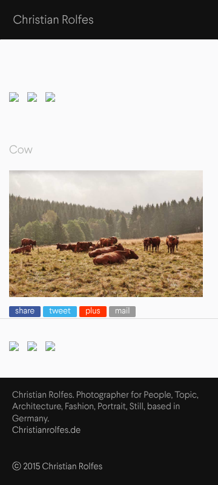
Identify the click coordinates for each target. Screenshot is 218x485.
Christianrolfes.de (46, 430)
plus (93, 311)
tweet (59, 311)
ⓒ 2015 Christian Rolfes (57, 467)
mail (122, 311)
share (25, 311)
